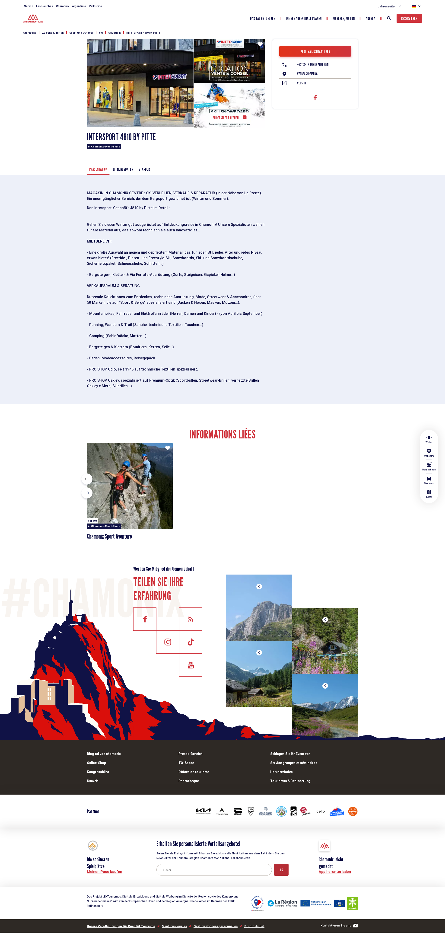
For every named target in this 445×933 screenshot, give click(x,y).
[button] (86, 479)
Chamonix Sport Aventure (109, 536)
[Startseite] (33, 19)
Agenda (370, 18)
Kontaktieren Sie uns (336, 925)
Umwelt (93, 781)
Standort (145, 169)
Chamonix (62, 6)
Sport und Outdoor (81, 32)
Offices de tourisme (193, 772)
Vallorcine (95, 6)
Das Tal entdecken (262, 18)
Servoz (28, 6)
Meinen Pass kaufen (104, 871)
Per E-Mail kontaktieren (315, 51)
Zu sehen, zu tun (344, 18)
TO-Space (186, 763)
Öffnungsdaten (123, 169)
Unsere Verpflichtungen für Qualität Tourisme (121, 926)
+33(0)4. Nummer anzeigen (313, 64)
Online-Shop (96, 763)
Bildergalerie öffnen (226, 118)
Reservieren (409, 18)
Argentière (79, 6)
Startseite (29, 32)
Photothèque (188, 781)
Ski (101, 32)
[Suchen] (389, 18)
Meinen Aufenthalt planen (303, 18)
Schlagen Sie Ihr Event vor (290, 754)
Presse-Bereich (190, 754)
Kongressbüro (98, 772)
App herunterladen (335, 871)
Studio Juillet (254, 926)
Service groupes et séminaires (293, 763)
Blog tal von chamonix (104, 754)
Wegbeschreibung (307, 74)
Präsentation (98, 169)
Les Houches (44, 6)
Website (301, 83)
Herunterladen (281, 772)
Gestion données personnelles (216, 926)
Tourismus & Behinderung (290, 781)
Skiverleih (114, 32)
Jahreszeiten (387, 6)
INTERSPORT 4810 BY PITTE (143, 32)
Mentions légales (174, 926)
